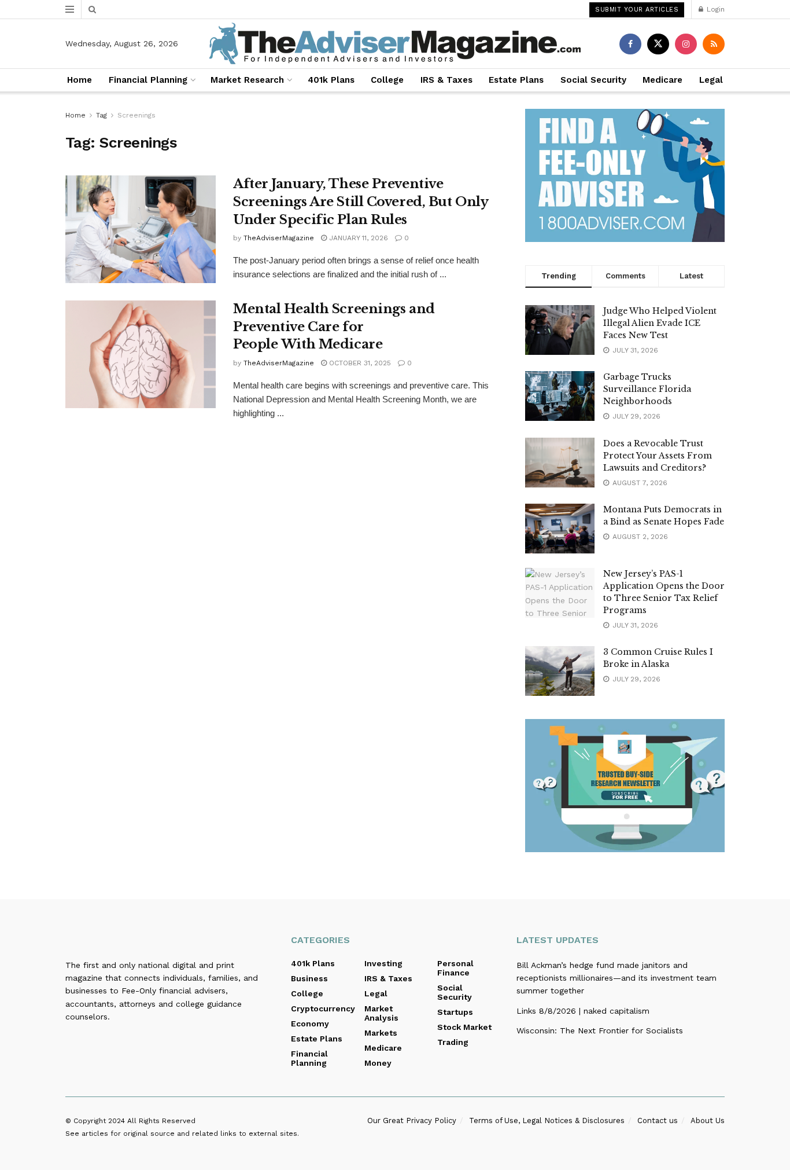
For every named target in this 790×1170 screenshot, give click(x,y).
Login (714, 9)
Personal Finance (455, 968)
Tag (101, 115)
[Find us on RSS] (714, 44)
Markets (380, 1032)
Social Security (593, 80)
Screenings (136, 115)
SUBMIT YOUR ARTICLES (636, 9)
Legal (711, 80)
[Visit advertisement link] (625, 175)
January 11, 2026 (357, 238)
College (387, 80)
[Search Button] (92, 9)
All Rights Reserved (161, 1121)
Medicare (662, 80)
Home (79, 80)
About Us (708, 1120)
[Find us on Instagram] (686, 44)
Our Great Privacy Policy (411, 1120)
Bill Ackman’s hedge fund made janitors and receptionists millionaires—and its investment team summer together (616, 978)
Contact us (657, 1120)
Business (309, 978)
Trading (452, 1042)
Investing (383, 963)
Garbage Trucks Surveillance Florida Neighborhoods (647, 389)
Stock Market (464, 1027)
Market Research (247, 80)
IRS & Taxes (446, 80)
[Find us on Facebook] (630, 44)
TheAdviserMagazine (278, 238)
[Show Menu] (69, 9)
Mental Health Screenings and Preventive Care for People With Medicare (334, 327)
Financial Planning (148, 80)
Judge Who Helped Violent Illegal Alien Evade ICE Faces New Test (660, 323)
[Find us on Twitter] (658, 44)
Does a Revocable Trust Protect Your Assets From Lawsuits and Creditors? (657, 455)
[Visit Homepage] (395, 43)
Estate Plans (516, 80)
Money (378, 1063)
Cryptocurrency (323, 1008)
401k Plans (331, 80)
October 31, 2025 (359, 363)
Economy (310, 1023)
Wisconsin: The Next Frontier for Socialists (599, 1030)
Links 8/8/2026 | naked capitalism (582, 1010)
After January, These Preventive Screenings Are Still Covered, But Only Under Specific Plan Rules (360, 202)
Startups (455, 1012)
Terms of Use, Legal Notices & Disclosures (547, 1120)
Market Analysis (381, 1013)
